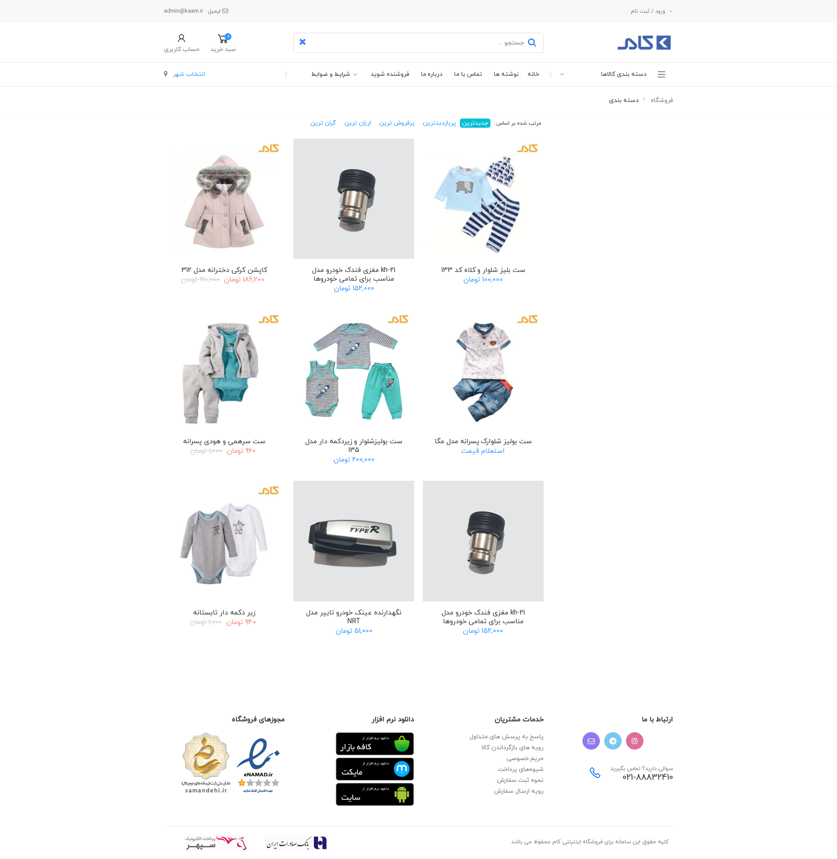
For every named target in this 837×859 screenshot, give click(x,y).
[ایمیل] (591, 741)
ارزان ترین (357, 123)
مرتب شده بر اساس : (516, 123)
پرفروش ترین (397, 123)
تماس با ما (468, 74)
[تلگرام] (613, 741)
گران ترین (323, 123)
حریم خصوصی (525, 758)
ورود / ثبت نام (648, 11)
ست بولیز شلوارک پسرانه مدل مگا (483, 441)
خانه (533, 74)
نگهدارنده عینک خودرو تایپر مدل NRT (353, 617)
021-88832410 (648, 777)
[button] (182, 43)
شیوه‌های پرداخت (521, 769)
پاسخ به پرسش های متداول (507, 737)
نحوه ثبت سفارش (520, 780)
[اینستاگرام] (634, 741)
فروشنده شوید (390, 74)
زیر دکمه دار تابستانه (224, 613)
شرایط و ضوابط (330, 74)
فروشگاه (662, 100)
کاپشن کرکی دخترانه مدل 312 (224, 270)
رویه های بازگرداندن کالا (512, 748)
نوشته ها (506, 74)
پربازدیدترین (439, 123)
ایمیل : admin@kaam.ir (193, 11)
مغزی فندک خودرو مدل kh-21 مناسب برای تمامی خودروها (353, 274)
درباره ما (432, 74)
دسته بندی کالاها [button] (623, 74)
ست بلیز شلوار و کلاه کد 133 (483, 270)
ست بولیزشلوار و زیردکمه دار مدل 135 (353, 446)
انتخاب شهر (188, 74)
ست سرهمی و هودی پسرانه (224, 441)
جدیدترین (475, 123)
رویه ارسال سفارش (519, 791)
